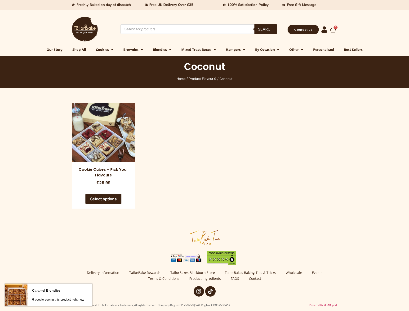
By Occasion (265, 49)
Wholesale (294, 272)
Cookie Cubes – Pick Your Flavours (103, 172)
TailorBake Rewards (144, 272)
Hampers (233, 49)
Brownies (130, 49)
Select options (103, 199)
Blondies (160, 49)
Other (294, 49)
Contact (255, 278)
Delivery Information (103, 272)
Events (317, 272)
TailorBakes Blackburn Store (192, 272)
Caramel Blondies (46, 290)
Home (181, 79)
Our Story (54, 49)
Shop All (79, 49)
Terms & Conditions (163, 278)
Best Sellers (353, 49)
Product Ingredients (205, 278)
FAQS (235, 278)
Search (265, 29)
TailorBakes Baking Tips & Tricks (250, 272)
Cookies (102, 49)
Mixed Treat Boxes (196, 49)
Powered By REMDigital (323, 305)
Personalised (323, 49)
